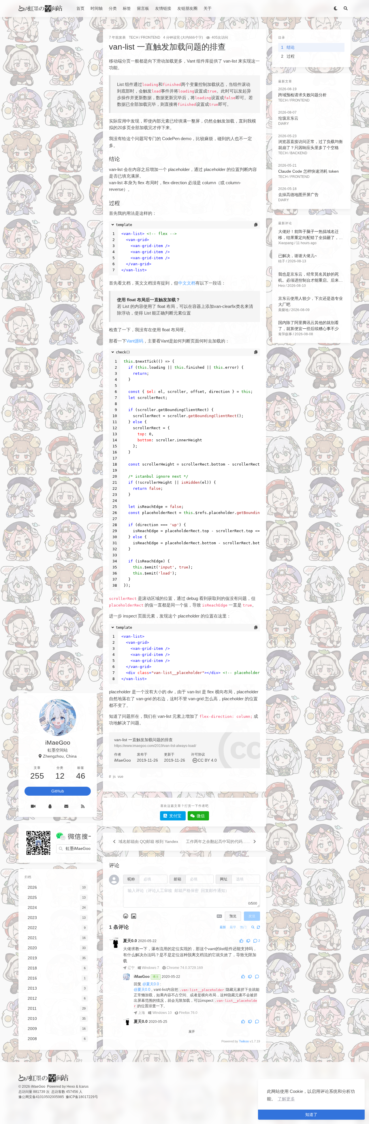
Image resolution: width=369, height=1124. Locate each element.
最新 (223, 927)
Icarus (84, 1087)
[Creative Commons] (194, 760)
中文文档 (186, 282)
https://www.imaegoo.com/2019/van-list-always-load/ (155, 746)
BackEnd (298, 153)
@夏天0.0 (150, 984)
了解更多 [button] (286, 1098)
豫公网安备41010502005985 (41, 1097)
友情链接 (163, 8)
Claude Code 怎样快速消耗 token (308, 171)
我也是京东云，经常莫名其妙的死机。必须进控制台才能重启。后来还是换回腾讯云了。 (310, 280)
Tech (133, 37)
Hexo (71, 1087)
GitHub (57, 791)
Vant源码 (134, 340)
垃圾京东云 (288, 118)
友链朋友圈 (187, 8)
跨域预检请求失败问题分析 (302, 95)
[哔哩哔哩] (33, 806)
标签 (127, 8)
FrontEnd (150, 37)
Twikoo (244, 1041)
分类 (113, 8)
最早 (233, 927)
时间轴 (97, 8)
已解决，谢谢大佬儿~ (297, 255)
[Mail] (66, 806)
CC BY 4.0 (207, 760)
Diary (283, 124)
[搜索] (345, 8)
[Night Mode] (335, 8)
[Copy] (255, 224)
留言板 (143, 8)
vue (120, 777)
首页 (80, 8)
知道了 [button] (311, 1114)
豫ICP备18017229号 (82, 1097)
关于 (208, 8)
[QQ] (50, 806)
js (114, 777)
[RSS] (83, 806)
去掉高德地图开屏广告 (298, 194)
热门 (243, 927)
